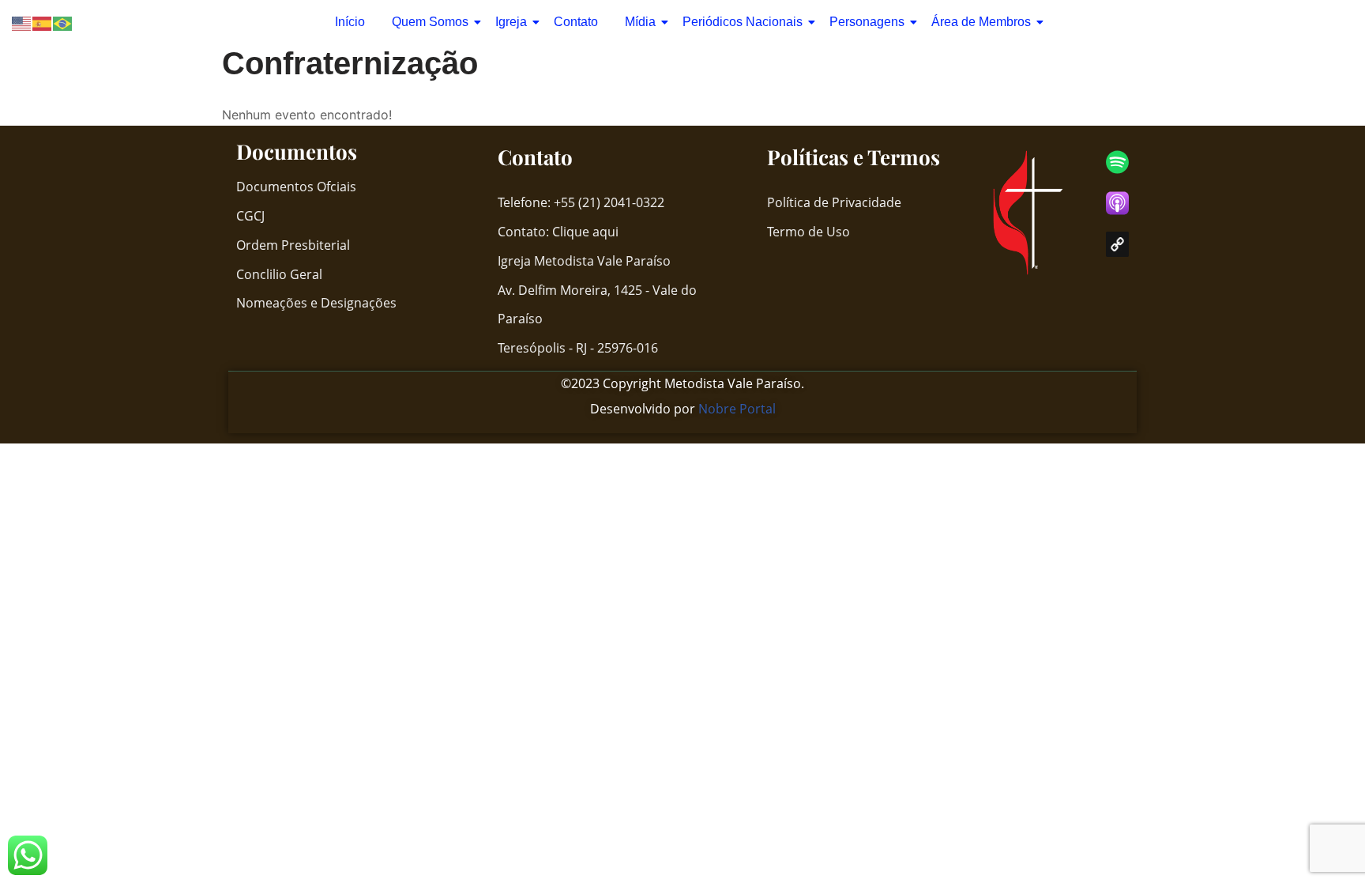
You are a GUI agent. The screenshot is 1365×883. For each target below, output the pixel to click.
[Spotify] (1117, 162)
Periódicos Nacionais (742, 21)
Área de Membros (981, 21)
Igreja (511, 21)
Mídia (640, 21)
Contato (576, 21)
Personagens (866, 21)
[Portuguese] (63, 22)
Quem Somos (430, 21)
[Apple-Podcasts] (1117, 203)
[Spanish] (42, 22)
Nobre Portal (737, 408)
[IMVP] (1117, 244)
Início (350, 21)
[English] (22, 22)
